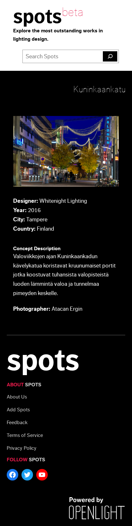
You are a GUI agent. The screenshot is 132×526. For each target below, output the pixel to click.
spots (37, 17)
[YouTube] (42, 475)
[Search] (110, 56)
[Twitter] (27, 475)
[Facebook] (12, 475)
